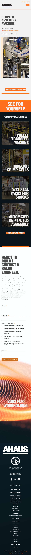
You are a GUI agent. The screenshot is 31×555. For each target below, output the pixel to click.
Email (4, 350)
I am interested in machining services (13, 332)
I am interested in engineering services (13, 337)
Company (5, 315)
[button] (27, 5)
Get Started (10, 360)
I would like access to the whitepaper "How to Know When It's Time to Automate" (14, 343)
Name (4, 306)
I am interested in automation (13, 325)
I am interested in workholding (14, 328)
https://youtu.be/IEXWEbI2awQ (10, 30)
